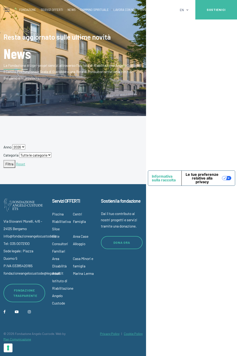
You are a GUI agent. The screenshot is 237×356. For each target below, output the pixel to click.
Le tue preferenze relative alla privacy (202, 178)
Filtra (9, 164)
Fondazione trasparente (25, 293)
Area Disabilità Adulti (59, 266)
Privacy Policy (109, 334)
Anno (7, 147)
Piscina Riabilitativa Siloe (61, 221)
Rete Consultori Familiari (60, 243)
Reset (20, 164)
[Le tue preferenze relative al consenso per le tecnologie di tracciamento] (8, 347)
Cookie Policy (133, 334)
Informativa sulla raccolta (164, 178)
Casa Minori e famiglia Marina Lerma (83, 266)
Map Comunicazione (17, 339)
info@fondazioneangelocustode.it (29, 236)
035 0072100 (20, 243)
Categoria (11, 155)
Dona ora (121, 242)
